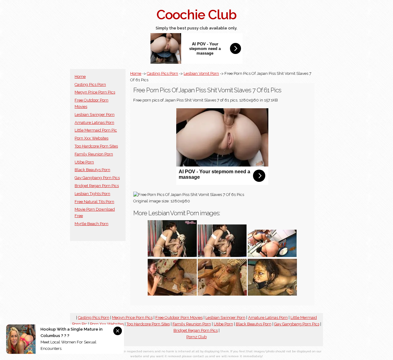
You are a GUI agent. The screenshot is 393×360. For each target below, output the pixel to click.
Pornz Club (196, 337)
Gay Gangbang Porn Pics (97, 177)
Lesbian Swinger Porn (95, 114)
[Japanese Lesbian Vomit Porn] (222, 255)
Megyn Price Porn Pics (95, 92)
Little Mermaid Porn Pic (96, 130)
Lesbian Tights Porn (92, 193)
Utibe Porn (84, 162)
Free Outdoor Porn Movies (179, 317)
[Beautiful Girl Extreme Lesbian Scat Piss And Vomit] (172, 294)
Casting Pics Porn (90, 84)
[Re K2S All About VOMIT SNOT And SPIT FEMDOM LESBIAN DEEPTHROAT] (172, 255)
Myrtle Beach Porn (91, 223)
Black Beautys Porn (92, 169)
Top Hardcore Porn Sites (96, 146)
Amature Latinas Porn (94, 122)
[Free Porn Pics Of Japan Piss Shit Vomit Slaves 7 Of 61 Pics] (272, 294)
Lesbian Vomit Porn (201, 73)
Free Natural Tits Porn (94, 201)
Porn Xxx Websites (91, 138)
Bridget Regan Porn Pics (97, 185)
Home (80, 76)
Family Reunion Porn (94, 154)
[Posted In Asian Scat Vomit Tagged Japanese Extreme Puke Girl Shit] (272, 255)
